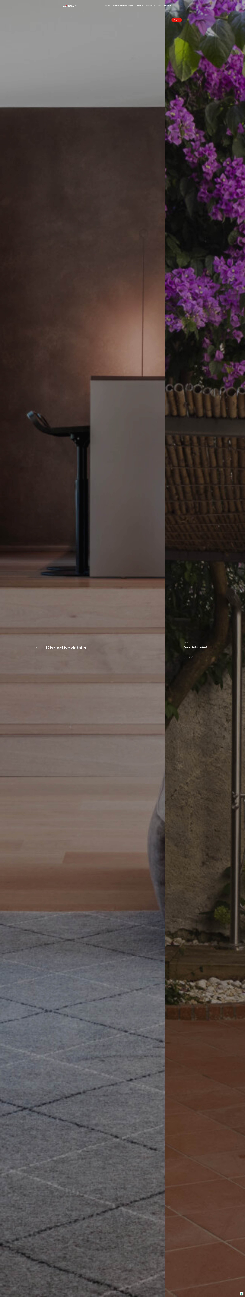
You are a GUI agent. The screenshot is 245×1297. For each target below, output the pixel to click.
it (176, 6)
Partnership (139, 6)
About (159, 6)
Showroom (167, 6)
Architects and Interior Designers (123, 6)
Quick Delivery (150, 6)
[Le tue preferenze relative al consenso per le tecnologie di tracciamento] (241, 1293)
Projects (107, 6)
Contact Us (122, 1294)
